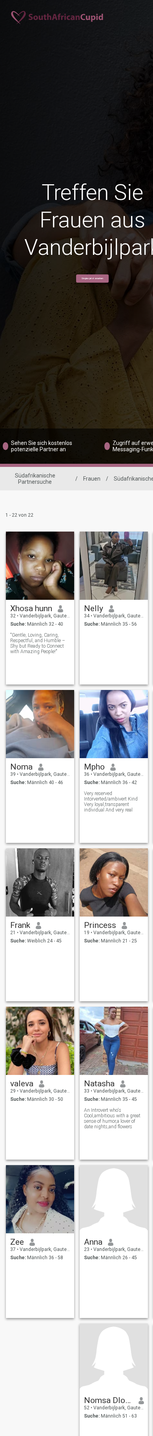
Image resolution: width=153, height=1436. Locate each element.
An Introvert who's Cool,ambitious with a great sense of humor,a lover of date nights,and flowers (112, 1118)
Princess (100, 925)
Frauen (91, 479)
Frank (20, 925)
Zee (17, 1242)
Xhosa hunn (31, 608)
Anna (93, 1242)
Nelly (93, 608)
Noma (21, 767)
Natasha (99, 1083)
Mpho (94, 767)
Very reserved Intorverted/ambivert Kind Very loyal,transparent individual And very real (111, 802)
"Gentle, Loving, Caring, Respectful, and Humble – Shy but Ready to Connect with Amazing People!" (37, 643)
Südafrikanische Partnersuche (35, 478)
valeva (21, 1083)
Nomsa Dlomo (108, 1400)
